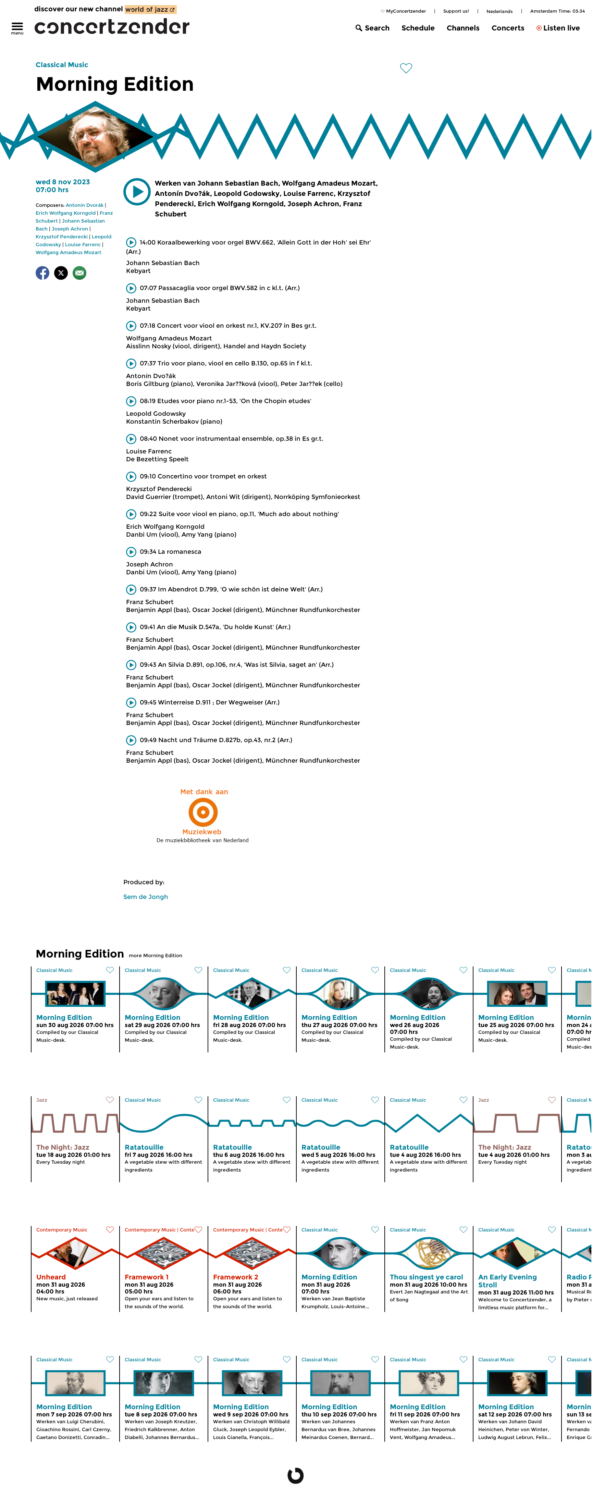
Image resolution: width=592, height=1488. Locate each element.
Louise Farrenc (83, 244)
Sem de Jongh (145, 897)
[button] (137, 191)
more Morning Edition (155, 955)
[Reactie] (79, 274)
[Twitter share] (61, 274)
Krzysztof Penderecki (62, 237)
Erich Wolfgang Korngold (66, 213)
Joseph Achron (70, 229)
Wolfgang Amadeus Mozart (68, 252)
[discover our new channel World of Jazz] (151, 9)
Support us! (456, 11)
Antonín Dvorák (84, 205)
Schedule (418, 28)
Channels (463, 28)
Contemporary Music (61, 1230)
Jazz (41, 1100)
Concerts (508, 28)
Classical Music (62, 65)
